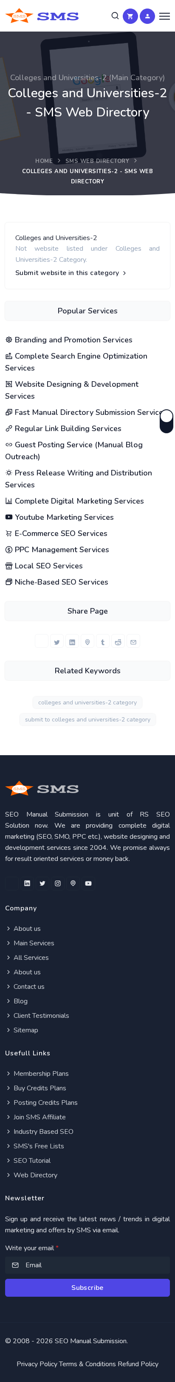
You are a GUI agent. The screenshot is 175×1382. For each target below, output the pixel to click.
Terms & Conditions (87, 1364)
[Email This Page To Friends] (133, 641)
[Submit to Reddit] (118, 641)
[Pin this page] (87, 641)
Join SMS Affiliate (39, 1117)
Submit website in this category (68, 273)
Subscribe (87, 1287)
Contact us (28, 986)
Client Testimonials (40, 1015)
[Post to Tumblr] (103, 641)
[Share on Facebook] (41, 641)
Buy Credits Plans (39, 1088)
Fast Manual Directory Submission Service (88, 412)
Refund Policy (138, 1364)
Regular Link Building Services (67, 428)
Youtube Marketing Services (63, 517)
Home (44, 161)
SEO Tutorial (31, 1160)
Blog (20, 1001)
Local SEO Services (48, 566)
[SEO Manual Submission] (87, 788)
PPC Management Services (61, 550)
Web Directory (34, 1175)
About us (26, 928)
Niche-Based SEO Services (60, 582)
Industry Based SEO (42, 1131)
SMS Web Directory (97, 161)
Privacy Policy (37, 1364)
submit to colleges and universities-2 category (87, 720)
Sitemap (25, 1030)
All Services (30, 957)
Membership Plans (40, 1073)
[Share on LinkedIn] (72, 641)
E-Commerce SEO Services (60, 533)
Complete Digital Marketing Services (78, 501)
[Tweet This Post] (57, 641)
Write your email (32, 1248)
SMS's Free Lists (38, 1146)
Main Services (33, 943)
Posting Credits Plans (45, 1102)
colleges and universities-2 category (87, 702)
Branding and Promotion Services (73, 340)
